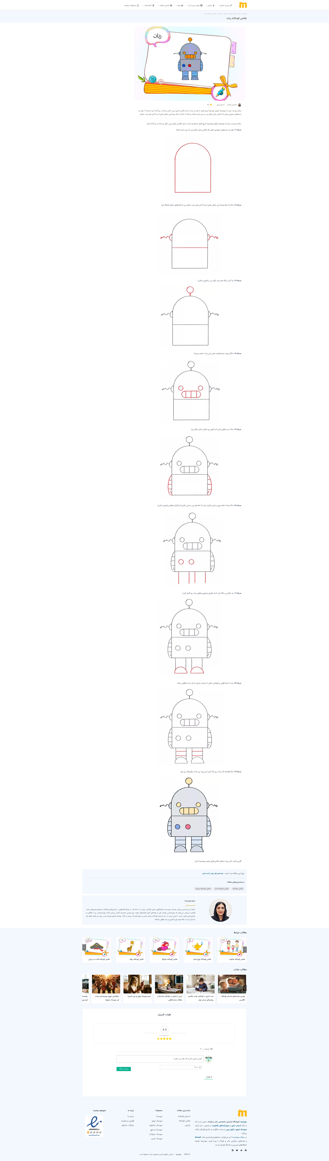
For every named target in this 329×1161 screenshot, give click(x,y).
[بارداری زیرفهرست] (206, 5)
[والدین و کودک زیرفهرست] (158, 5)
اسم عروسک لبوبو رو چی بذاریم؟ (139, 996)
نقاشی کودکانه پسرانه (203, 888)
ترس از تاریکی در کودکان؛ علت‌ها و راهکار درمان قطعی (170, 998)
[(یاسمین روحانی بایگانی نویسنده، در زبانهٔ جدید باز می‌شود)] (239, 106)
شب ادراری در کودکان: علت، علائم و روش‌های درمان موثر (200, 998)
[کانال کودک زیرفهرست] (143, 5)
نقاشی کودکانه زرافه (137, 959)
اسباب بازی (236, 1125)
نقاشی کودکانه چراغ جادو (202, 959)
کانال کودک (232, 13)
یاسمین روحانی (232, 104)
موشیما (244, 13)
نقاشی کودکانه (222, 13)
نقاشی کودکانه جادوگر (169, 959)
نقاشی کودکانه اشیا (210, 13)
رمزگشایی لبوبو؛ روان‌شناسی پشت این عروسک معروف (107, 998)
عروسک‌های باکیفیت (220, 1125)
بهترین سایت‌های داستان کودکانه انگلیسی (233, 998)
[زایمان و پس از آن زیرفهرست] (187, 5)
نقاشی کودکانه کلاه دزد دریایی (99, 959)
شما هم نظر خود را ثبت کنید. (212, 873)
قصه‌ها (198, 1137)
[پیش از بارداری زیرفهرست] (218, 5)
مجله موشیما (239, 1137)
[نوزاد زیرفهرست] (176, 5)
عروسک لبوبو (241, 1129)
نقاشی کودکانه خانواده (237, 959)
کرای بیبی (230, 1129)
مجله (238, 13)
